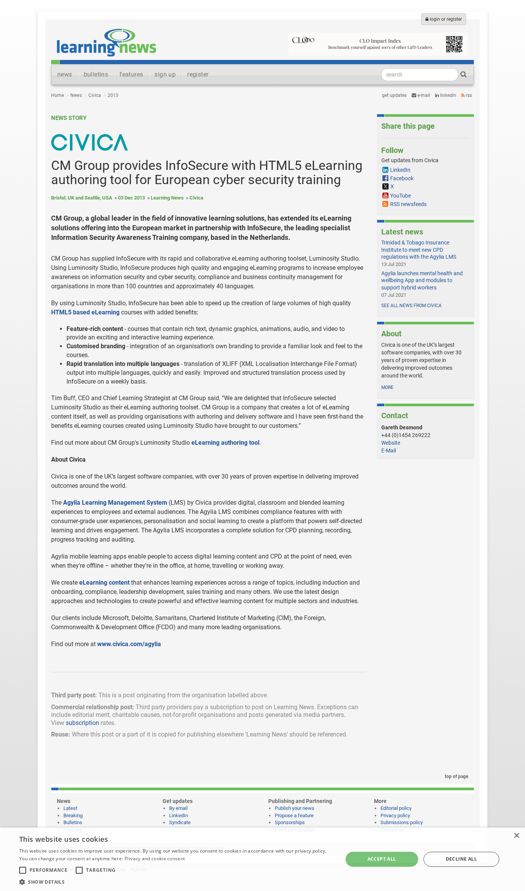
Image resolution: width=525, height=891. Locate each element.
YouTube (400, 196)
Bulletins (72, 822)
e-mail (423, 95)
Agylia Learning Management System (115, 502)
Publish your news (294, 808)
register (197, 74)
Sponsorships (290, 822)
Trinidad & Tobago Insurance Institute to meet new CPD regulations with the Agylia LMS (418, 249)
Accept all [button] (381, 859)
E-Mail (388, 450)
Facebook (402, 178)
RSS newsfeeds (408, 204)
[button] (176, 881)
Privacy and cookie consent (155, 858)
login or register (445, 19)
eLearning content (104, 582)
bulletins (96, 74)
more (387, 387)
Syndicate (180, 822)
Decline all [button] (461, 859)
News (76, 95)
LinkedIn (447, 95)
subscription (82, 722)
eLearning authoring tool (225, 442)
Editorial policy (396, 808)
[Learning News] (106, 42)
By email (178, 808)
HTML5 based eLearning (85, 312)
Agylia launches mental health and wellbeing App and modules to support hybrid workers (422, 280)
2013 (113, 95)
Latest (70, 808)
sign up (165, 74)
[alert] (262, 859)
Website (390, 443)
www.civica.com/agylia (129, 644)
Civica (94, 95)
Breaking (73, 815)
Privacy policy (395, 815)
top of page (456, 776)
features (131, 74)
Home (57, 95)
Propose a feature (294, 815)
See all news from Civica (411, 305)
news (64, 74)
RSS (468, 95)
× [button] (516, 836)
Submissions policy (401, 822)
